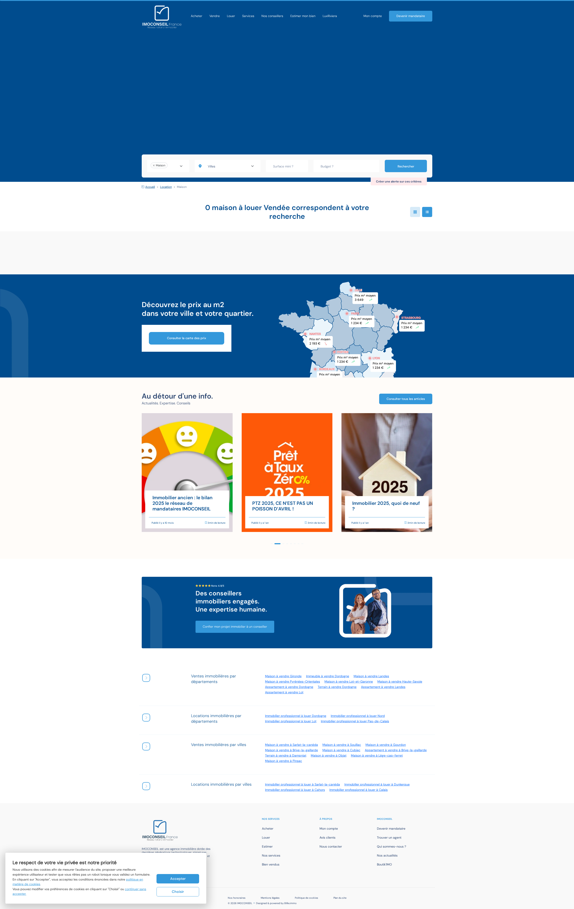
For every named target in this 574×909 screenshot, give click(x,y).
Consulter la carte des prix (186, 338)
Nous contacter (331, 846)
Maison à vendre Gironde (283, 676)
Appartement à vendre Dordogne (289, 687)
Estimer (267, 846)
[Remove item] (154, 165)
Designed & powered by (276, 903)
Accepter (178, 878)
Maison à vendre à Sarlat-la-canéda (291, 745)
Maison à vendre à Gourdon (385, 745)
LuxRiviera (330, 16)
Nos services (271, 855)
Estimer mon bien (302, 16)
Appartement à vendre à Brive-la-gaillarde (396, 750)
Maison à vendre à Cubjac (341, 750)
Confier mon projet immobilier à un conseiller (235, 627)
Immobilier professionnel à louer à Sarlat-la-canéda (302, 784)
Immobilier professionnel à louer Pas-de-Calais (355, 721)
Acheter (196, 16)
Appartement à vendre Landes (383, 687)
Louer (231, 16)
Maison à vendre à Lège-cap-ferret (377, 755)
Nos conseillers (272, 16)
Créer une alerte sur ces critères (399, 181)
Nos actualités (387, 855)
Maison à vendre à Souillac (341, 745)
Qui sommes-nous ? (391, 846)
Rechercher (406, 166)
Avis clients (327, 837)
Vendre (214, 16)
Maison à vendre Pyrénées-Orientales (292, 681)
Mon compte (372, 16)
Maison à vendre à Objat (328, 755)
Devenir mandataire (410, 16)
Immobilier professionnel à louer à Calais (358, 790)
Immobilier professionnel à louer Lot (290, 721)
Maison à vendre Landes (371, 676)
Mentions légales (270, 897)
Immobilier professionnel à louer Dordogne (295, 716)
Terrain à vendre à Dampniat (285, 755)
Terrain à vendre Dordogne (337, 687)
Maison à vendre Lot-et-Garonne (348, 681)
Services (248, 16)
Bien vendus (270, 864)
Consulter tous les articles (406, 399)
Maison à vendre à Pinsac (283, 761)
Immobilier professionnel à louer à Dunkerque (377, 784)
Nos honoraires (237, 897)
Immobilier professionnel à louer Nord (358, 716)
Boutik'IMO (384, 864)
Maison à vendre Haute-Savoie (399, 681)
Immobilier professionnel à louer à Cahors (295, 790)
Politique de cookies (306, 897)
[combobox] (168, 166)
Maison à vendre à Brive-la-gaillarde (291, 750)
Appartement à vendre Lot (284, 692)
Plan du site (339, 897)
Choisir (178, 891)
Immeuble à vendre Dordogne (327, 676)
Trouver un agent (389, 837)
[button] (272, 543)
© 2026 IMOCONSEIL (240, 903)
